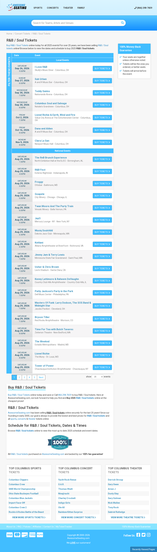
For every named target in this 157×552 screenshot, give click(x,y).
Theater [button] (68, 8)
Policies (27, 526)
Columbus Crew (17, 484)
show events (98, 376)
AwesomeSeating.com (19, 413)
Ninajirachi (63, 493)
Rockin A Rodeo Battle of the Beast (26, 512)
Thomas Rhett (65, 489)
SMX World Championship (22, 489)
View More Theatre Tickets (127, 517)
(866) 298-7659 (144, 8)
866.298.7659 (64, 395)
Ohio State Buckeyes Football (23, 493)
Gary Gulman (114, 498)
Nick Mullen (114, 503)
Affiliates (37, 526)
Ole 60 (61, 507)
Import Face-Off (17, 503)
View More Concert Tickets (77, 517)
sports (14, 419)
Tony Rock (113, 507)
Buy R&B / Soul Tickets (17, 45)
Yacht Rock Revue (67, 480)
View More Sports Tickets (28, 517)
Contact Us (48, 526)
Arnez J (112, 489)
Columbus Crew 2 (18, 507)
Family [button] (81, 8)
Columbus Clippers (18, 480)
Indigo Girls (64, 503)
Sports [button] (38, 8)
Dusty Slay (113, 493)
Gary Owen (113, 484)
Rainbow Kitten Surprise (70, 512)
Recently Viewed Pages (143, 549)
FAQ (19, 526)
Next (41, 377)
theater (32, 419)
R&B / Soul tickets (85, 398)
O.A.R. (61, 484)
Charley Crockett (67, 498)
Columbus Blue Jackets (21, 498)
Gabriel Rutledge (116, 512)
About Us (10, 526)
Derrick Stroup (115, 480)
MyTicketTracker (64, 526)
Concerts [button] (53, 8)
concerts (22, 419)
